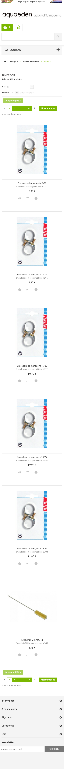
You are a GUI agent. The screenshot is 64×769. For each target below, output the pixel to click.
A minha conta (9, 709)
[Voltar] (5, 61)
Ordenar (5, 87)
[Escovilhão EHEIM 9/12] (32, 606)
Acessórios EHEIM (31, 62)
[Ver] (36, 198)
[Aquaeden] (31, 14)
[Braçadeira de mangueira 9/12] (32, 150)
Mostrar (5, 93)
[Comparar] (28, 198)
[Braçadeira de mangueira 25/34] (32, 515)
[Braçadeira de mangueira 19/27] (32, 423)
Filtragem (14, 62)
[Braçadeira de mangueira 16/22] (32, 332)
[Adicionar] (20, 198)
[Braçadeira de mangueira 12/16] (32, 241)
